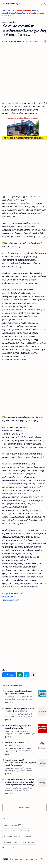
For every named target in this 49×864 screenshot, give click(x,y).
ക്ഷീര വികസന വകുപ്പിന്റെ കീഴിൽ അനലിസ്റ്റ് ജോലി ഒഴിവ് (18, 726)
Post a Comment (24, 808)
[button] (41, 3)
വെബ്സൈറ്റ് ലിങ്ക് (10, 600)
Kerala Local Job (13, 3)
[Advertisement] (24, 72)
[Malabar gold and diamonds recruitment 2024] (42, 746)
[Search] (45, 3)
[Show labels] (8, 848)
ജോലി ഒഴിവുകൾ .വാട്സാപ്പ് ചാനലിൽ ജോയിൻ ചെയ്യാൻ (23, 12)
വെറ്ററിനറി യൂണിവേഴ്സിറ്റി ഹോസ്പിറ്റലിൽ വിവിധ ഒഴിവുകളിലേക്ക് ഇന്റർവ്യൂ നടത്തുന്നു (20, 762)
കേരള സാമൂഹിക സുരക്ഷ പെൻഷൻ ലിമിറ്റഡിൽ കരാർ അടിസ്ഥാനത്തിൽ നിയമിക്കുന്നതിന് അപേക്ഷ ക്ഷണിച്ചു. (19, 782)
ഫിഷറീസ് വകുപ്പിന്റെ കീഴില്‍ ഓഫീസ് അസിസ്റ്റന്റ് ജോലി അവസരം (19, 709)
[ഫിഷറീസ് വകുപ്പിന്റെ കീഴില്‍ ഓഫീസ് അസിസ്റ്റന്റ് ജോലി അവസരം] (42, 711)
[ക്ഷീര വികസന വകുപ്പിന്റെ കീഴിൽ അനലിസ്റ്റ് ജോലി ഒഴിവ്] (42, 728)
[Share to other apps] (33, 674)
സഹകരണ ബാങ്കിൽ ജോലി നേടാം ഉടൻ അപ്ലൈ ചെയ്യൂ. (18, 692)
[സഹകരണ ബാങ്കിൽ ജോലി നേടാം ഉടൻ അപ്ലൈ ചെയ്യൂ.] (42, 694)
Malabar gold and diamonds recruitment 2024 (16, 744)
